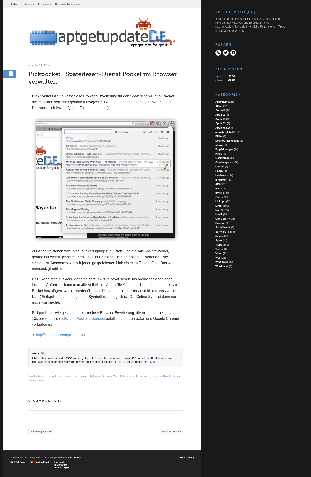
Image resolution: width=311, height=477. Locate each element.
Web (115, 376)
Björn (44, 353)
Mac (217, 210)
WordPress (74, 457)
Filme (218, 153)
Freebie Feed (41, 462)
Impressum (44, 4)
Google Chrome (172, 376)
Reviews (29, 4)
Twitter (121, 361)
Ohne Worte (222, 218)
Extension (156, 376)
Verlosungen (61, 467)
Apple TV (220, 123)
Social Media (222, 227)
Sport (218, 240)
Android (220, 110)
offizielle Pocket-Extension (83, 318)
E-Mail (152, 361)
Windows (221, 262)
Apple (218, 119)
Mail (230, 76)
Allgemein (221, 101)
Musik (218, 214)
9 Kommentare (80, 376)
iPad (218, 188)
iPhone (219, 192)
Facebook (233, 53)
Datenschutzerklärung (67, 4)
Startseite (15, 4)
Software (107, 376)
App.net (220, 114)
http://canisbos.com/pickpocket (60, 335)
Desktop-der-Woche (227, 140)
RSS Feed (218, 53)
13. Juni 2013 (39, 64)
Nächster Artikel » (171, 431)
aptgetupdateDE (225, 132)
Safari (41, 380)
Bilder (218, 136)
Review (219, 223)
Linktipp (220, 201)
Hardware (221, 175)
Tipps (218, 244)
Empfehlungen (224, 149)
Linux (218, 205)
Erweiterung (142, 376)
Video (218, 253)
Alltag (218, 106)
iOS (217, 184)
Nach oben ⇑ (187, 457)
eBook (219, 145)
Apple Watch (223, 127)
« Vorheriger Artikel (41, 431)
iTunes (219, 197)
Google (219, 166)
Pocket (32, 380)
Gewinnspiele (223, 162)
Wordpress (221, 266)
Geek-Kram (222, 158)
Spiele (219, 236)
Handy (219, 171)
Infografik (221, 179)
